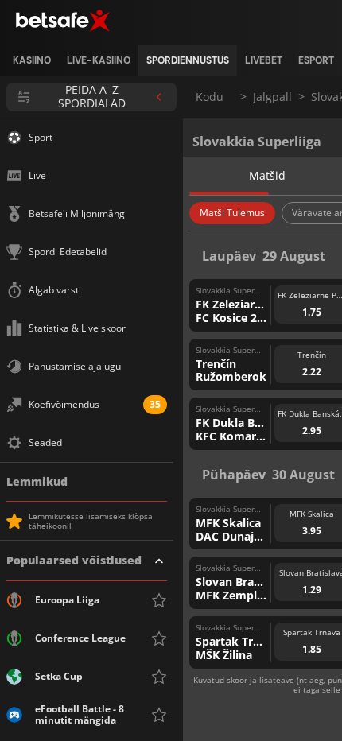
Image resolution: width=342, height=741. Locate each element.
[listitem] (32, 60)
